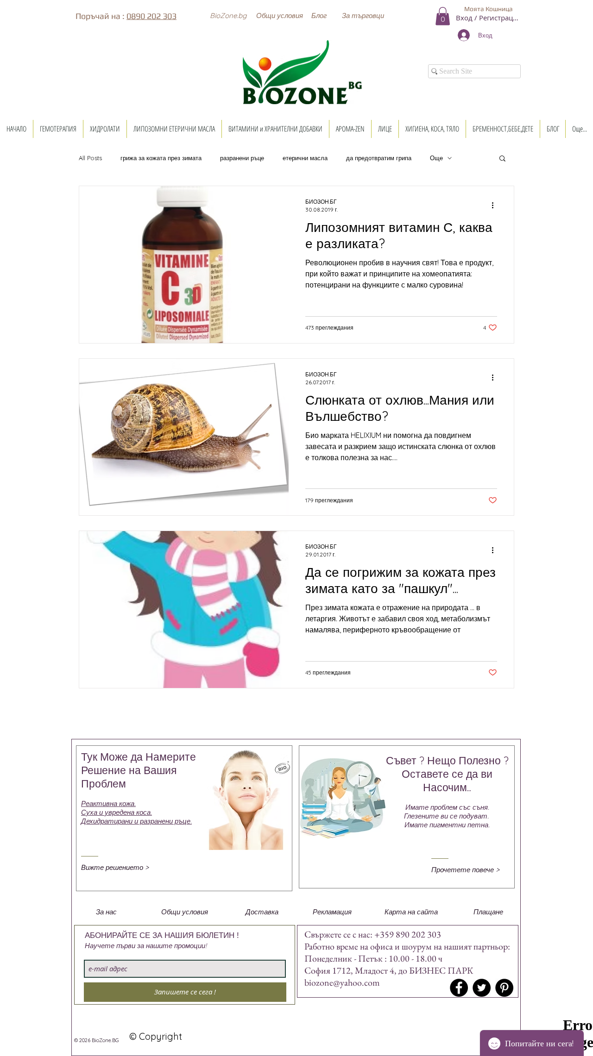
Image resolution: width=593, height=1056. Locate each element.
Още (436, 158)
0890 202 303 (151, 16)
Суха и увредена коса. (116, 812)
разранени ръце (242, 158)
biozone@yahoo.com (342, 982)
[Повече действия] (495, 205)
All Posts (90, 158)
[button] (228, 15)
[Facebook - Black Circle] (459, 988)
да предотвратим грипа (378, 158)
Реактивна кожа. (108, 803)
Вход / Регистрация (488, 17)
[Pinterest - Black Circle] (504, 988)
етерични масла (305, 158)
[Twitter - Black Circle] (482, 988)
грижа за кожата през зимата (161, 158)
